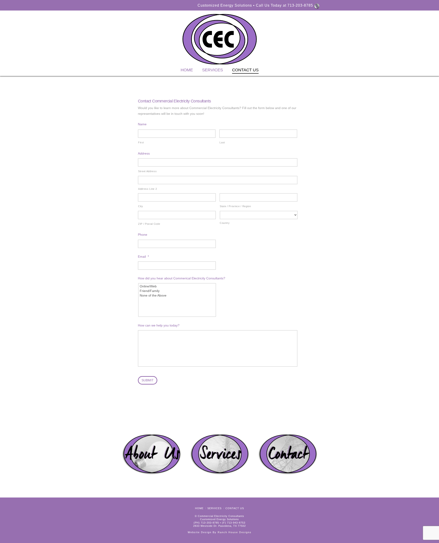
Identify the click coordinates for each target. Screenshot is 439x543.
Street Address (147, 171)
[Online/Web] (177, 286)
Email (143, 256)
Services (214, 508)
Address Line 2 (147, 188)
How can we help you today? (158, 325)
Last (222, 142)
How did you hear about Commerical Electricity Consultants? (181, 278)
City (140, 206)
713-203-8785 (300, 5)
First (141, 142)
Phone (142, 234)
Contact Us (234, 508)
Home (199, 508)
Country (225, 223)
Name (142, 124)
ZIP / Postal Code (149, 223)
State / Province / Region (235, 206)
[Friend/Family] (177, 291)
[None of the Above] (177, 295)
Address (144, 153)
